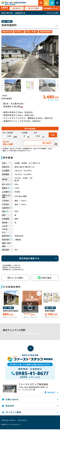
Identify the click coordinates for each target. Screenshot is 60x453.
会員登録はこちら (50, 8)
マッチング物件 (34, 8)
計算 (53, 135)
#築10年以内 (7, 31)
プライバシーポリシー (8, 420)
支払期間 (24, 132)
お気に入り (18, 8)
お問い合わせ (12, 399)
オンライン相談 (13, 412)
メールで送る (17, 277)
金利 (35, 132)
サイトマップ (22, 420)
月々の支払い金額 (8, 143)
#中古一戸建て (31, 31)
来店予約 (9, 405)
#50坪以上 (19, 31)
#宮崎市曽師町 (45, 31)
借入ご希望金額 (8, 132)
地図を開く (51, 392)
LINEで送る (46, 277)
